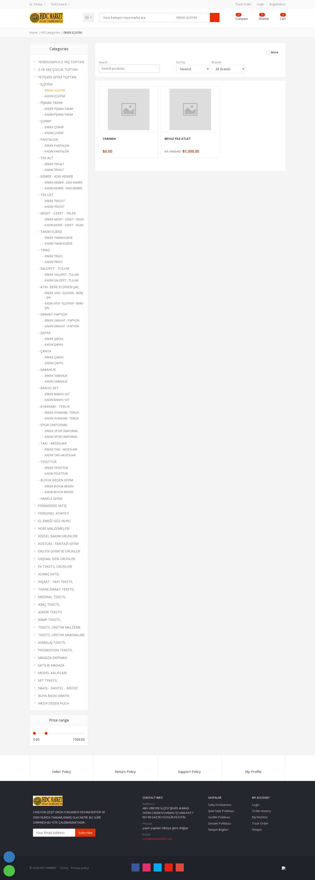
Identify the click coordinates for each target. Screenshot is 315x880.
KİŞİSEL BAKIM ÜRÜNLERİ (57, 536)
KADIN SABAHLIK (56, 381)
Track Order (243, 4)
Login (260, 4)
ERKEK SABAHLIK (56, 376)
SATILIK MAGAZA (51, 665)
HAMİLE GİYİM (51, 498)
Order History (261, 811)
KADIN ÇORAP (54, 133)
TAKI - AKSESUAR (53, 443)
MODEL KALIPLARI (52, 673)
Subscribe (85, 832)
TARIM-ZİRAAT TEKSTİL (56, 589)
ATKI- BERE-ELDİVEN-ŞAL (59, 287)
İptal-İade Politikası (221, 811)
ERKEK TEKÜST (55, 201)
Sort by (180, 62)
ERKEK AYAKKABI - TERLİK (62, 412)
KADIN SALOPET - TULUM (61, 280)
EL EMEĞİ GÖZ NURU (54, 521)
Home (34, 33)
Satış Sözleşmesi (219, 805)
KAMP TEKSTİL (49, 619)
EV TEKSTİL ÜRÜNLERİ (55, 566)
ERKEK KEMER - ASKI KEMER (63, 182)
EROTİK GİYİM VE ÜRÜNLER (59, 551)
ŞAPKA (45, 332)
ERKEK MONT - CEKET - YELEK (64, 219)
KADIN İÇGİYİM (55, 96)
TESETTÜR (48, 461)
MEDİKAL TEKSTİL (52, 597)
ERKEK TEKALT (54, 164)
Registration (277, 4)
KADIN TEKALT (54, 170)
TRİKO (45, 250)
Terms (64, 868)
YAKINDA (109, 139)
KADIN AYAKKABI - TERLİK (62, 418)
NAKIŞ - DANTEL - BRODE (58, 688)
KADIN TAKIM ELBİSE (58, 243)
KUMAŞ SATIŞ (48, 574)
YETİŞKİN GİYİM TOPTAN (57, 77)
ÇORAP (45, 121)
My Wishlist (259, 817)
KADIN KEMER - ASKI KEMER (63, 188)
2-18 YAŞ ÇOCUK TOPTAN (58, 69)
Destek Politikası (219, 823)
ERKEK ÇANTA (54, 357)
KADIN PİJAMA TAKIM (59, 114)
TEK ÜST (46, 195)
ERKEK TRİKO (54, 256)
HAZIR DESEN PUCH (53, 703)
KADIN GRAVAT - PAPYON (62, 326)
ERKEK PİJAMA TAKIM (59, 109)
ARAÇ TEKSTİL (49, 604)
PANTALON (49, 139)
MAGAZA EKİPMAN (52, 657)
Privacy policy (80, 868)
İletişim (257, 829)
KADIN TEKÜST (55, 207)
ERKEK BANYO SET (57, 394)
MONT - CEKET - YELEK (58, 213)
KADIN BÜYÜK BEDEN (59, 492)
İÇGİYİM (46, 84)
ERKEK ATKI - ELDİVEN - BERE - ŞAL (64, 295)
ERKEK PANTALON (57, 145)
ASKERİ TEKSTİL (50, 612)
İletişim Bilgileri (218, 829)
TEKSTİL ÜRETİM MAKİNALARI (61, 635)
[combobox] (191, 17)
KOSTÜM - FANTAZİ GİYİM (58, 543)
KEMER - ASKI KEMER (56, 176)
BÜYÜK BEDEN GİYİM (56, 480)
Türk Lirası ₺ (59, 4)
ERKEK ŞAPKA (54, 339)
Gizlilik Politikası (219, 817)
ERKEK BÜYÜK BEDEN (59, 486)
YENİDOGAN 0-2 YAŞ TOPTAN (61, 62)
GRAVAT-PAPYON (53, 314)
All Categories (51, 33)
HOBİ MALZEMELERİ (53, 528)
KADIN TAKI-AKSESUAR (60, 455)
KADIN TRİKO (53, 262)
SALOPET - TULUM (54, 268)
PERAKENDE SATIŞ (52, 505)
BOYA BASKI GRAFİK (53, 695)
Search (103, 62)
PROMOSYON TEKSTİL (55, 650)
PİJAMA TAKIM (51, 102)
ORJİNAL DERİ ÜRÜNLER (56, 559)
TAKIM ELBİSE (51, 231)
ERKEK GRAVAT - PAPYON (62, 320)
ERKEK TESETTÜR (56, 468)
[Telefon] (9, 857)
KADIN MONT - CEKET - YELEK (64, 225)
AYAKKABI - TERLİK (55, 406)
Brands (216, 62)
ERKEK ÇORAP (54, 127)
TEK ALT (46, 158)
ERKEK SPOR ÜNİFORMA (61, 431)
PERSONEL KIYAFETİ (53, 513)
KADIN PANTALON (57, 151)
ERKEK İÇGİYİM (73, 33)
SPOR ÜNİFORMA (53, 425)
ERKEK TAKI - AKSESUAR (61, 449)
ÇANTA (45, 351)
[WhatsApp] (9, 871)
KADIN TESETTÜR (56, 473)
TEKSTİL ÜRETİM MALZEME (59, 627)
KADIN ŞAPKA (54, 344)
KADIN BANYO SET (57, 400)
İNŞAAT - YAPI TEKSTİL (55, 581)
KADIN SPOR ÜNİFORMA (61, 437)
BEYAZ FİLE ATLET (178, 139)
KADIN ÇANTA (54, 363)
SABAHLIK (48, 369)
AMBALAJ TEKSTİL (52, 642)
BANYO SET (49, 388)
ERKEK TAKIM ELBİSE (59, 238)
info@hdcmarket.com (157, 839)
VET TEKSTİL (47, 680)
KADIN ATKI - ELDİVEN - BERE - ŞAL (65, 305)
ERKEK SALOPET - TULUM (62, 274)
